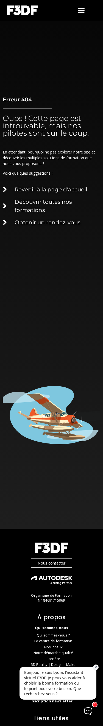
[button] (81, 10)
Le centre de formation (53, 640)
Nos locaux (53, 646)
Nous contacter (51, 563)
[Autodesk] (51, 582)
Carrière (53, 658)
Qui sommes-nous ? (53, 635)
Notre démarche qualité (53, 652)
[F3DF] (51, 548)
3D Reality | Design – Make (53, 664)
